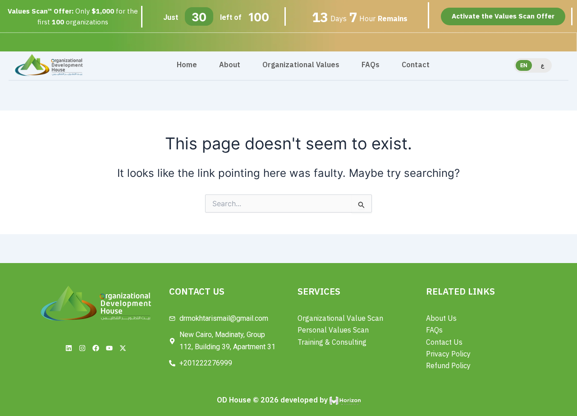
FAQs (371, 65)
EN (523, 65)
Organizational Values (300, 65)
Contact (416, 65)
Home (187, 65)
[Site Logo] (48, 64)
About (229, 65)
